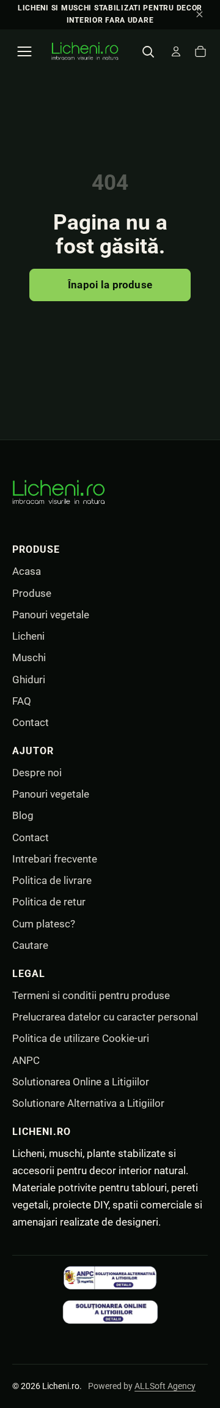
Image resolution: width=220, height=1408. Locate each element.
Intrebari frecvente (54, 859)
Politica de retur (49, 902)
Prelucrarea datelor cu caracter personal (105, 1017)
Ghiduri (28, 679)
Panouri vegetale (50, 615)
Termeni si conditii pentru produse (91, 995)
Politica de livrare (52, 880)
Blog (23, 815)
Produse (31, 593)
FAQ (21, 701)
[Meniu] (24, 51)
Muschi (29, 657)
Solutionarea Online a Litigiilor (80, 1082)
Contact (30, 722)
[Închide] (199, 14)
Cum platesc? (43, 924)
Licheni (28, 636)
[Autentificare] (176, 51)
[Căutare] (148, 51)
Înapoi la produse (110, 285)
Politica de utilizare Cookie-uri (80, 1038)
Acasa (26, 571)
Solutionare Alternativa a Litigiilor (88, 1103)
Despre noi (37, 772)
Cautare (30, 945)
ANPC (26, 1060)
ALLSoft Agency (165, 1386)
